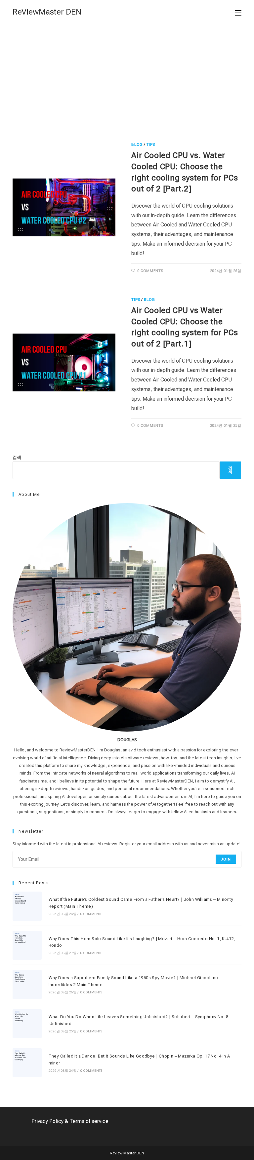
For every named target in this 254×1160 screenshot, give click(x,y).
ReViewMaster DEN (47, 12)
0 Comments (150, 271)
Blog (137, 144)
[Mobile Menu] (238, 12)
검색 (17, 457)
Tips (151, 144)
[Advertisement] (127, 74)
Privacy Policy (47, 1121)
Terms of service (88, 1121)
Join (226, 859)
